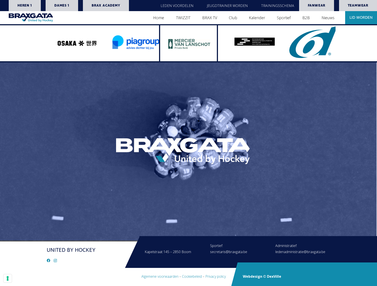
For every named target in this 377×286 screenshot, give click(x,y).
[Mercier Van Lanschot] (188, 43)
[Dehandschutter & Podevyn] (224, 40)
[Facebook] (48, 260)
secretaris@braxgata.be (228, 251)
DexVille (274, 276)
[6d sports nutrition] (283, 42)
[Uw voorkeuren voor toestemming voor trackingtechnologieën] (7, 278)
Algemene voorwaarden (159, 276)
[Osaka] (46, 43)
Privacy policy (215, 276)
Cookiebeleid (192, 276)
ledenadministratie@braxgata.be (300, 251)
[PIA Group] (105, 40)
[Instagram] (55, 261)
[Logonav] (31, 17)
